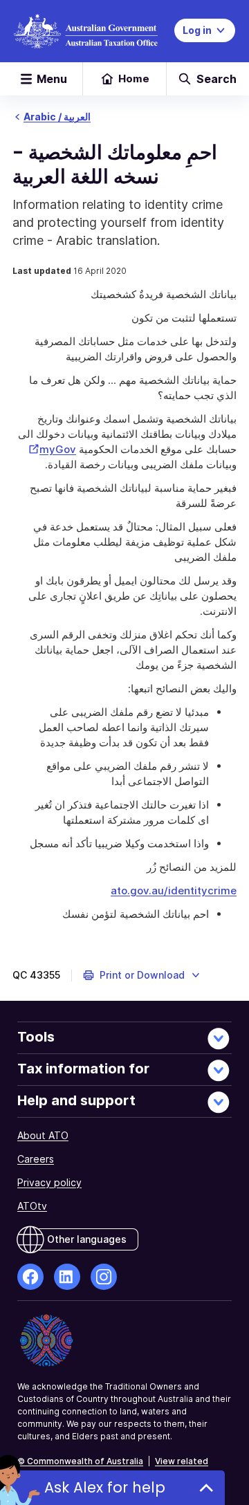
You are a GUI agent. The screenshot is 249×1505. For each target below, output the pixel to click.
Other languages (87, 1239)
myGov (51, 449)
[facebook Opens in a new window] (30, 1277)
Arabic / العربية (57, 116)
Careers (35, 1159)
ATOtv (32, 1206)
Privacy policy (49, 1182)
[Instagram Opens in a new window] (104, 1277)
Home (133, 78)
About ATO (42, 1135)
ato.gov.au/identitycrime (174, 890)
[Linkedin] (67, 1277)
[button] (142, 975)
